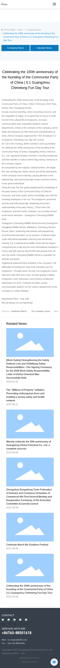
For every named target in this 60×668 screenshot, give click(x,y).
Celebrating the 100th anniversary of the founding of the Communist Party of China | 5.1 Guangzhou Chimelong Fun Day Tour (29, 589)
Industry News (44, 48)
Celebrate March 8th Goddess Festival (27, 544)
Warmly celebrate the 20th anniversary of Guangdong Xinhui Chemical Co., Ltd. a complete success (28, 445)
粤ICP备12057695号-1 (30, 658)
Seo (23, 653)
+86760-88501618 (16, 632)
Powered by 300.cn (11, 653)
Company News (34, 30)
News (20, 30)
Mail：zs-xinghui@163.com (14, 640)
